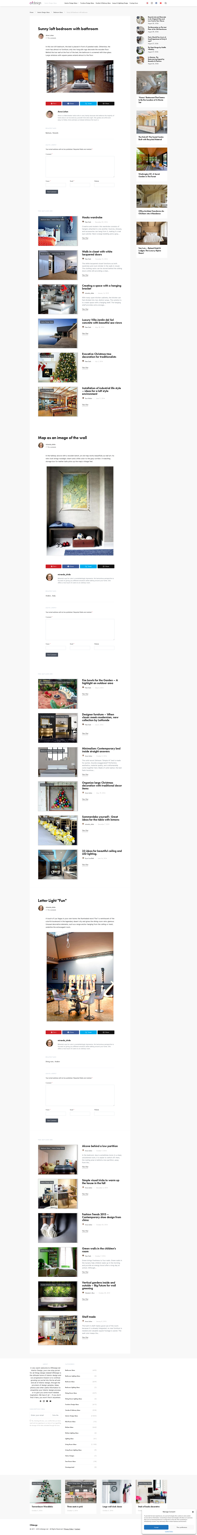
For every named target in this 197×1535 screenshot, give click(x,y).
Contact (77, 1529)
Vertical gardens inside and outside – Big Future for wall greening (99, 1285)
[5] (140, 60)
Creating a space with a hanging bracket (101, 287)
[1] (140, 20)
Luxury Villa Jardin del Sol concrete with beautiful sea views (102, 321)
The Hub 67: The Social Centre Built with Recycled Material (151, 138)
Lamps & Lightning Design (120, 3)
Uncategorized (69, 1467)
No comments (52, 38)
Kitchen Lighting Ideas (71, 1433)
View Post (85, 238)
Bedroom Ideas (58, 12)
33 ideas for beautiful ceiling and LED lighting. (102, 852)
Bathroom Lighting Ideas (72, 1376)
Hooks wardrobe (92, 217)
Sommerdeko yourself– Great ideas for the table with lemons (100, 818)
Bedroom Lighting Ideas (72, 1387)
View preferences (182, 1527)
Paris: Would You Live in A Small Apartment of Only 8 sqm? (157, 39)
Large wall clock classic (112, 1506)
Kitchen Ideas (59, 288)
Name (48, 181)
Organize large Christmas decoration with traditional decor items (102, 785)
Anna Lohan (50, 35)
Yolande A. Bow (90, 1293)
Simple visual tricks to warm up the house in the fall (100, 1181)
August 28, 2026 (153, 23)
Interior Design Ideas (71, 3)
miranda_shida (89, 293)
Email (72, 181)
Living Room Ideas (60, 1319)
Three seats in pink (75, 1506)
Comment (49, 154)
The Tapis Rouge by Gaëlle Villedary (157, 48)
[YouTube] (160, 3)
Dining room (49, 1061)
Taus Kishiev (88, 398)
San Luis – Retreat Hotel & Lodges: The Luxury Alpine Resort (150, 250)
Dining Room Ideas (71, 1393)
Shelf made (89, 1317)
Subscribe (55, 1415)
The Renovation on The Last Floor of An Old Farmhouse (157, 28)
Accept (156, 1527)
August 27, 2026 (153, 43)
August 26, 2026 (153, 64)
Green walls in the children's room (99, 1250)
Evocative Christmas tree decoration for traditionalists (99, 355)
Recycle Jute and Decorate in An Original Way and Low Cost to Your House (157, 19)
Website (96, 181)
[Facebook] (156, 3)
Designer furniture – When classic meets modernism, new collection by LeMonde (100, 717)
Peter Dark (88, 222)
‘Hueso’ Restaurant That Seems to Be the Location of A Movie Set (152, 100)
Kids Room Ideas (70, 1422)
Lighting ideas (69, 1439)
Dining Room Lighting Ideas (73, 1399)
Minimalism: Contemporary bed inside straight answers (101, 750)
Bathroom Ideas (70, 1370)
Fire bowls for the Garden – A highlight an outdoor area (100, 681)
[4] (140, 50)
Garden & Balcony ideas (103, 3)
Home (31, 12)
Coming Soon (134, 3)
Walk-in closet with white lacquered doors (97, 253)
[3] (140, 40)
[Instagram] (151, 3)
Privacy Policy (68, 1529)
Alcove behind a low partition (100, 1146)
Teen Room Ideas (70, 1461)
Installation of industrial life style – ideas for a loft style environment (101, 391)
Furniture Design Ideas (87, 3)
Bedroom (48, 133)
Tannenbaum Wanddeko (42, 1506)
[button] (193, 1512)
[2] (140, 30)
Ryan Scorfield (89, 858)
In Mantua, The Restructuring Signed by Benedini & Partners (156, 59)
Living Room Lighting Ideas (73, 1450)
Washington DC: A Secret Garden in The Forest (149, 175)
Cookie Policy (169, 1531)
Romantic (55, 133)
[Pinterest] (147, 3)
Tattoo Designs (69, 1456)
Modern (48, 596)
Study (54, 596)
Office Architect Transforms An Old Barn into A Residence (151, 212)
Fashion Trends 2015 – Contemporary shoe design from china (101, 1217)
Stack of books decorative (149, 1506)
